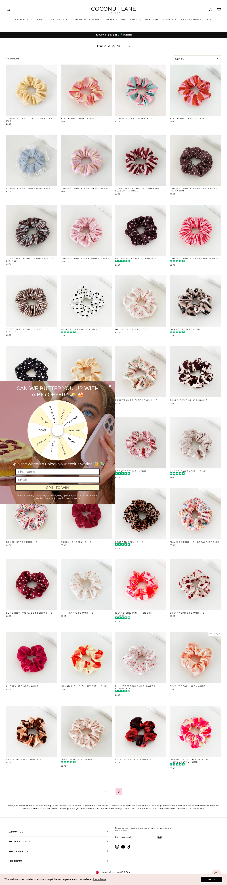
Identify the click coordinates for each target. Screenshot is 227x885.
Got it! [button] (211, 879)
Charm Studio (191, 19)
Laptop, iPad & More (144, 19)
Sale (209, 19)
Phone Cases (60, 19)
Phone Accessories (87, 19)
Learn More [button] (99, 879)
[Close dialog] (110, 386)
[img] (122, 261)
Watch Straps (116, 19)
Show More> (197, 808)
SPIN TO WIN (57, 487)
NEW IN (41, 19)
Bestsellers (23, 19)
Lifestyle (170, 19)
